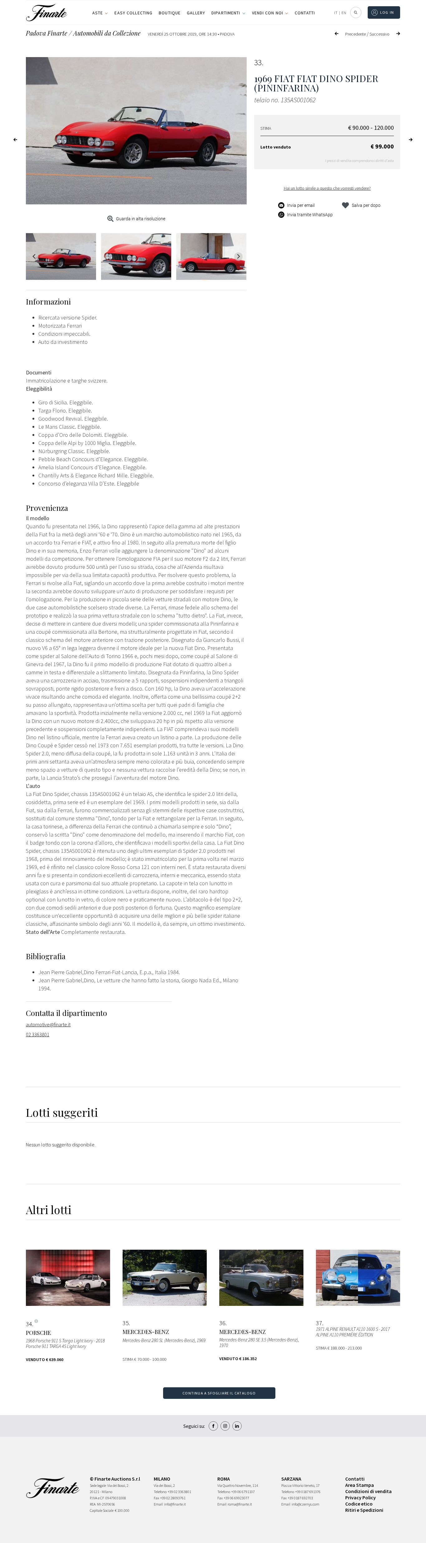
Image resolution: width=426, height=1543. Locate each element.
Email (158, 1504)
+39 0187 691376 (308, 1491)
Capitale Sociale (102, 1510)
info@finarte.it (175, 1504)
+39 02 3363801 (179, 1491)
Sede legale (98, 1485)
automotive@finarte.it (48, 1024)
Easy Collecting (133, 13)
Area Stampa (359, 1485)
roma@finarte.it (240, 1504)
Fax (156, 1498)
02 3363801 (37, 1034)
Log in (387, 12)
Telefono (160, 1491)
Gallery (196, 13)
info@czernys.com (305, 1504)
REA (93, 1504)
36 (222, 1323)
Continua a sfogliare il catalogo (219, 1393)
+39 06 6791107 (243, 1491)
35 (126, 1323)
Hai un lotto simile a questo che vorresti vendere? (327, 188)
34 (29, 1324)
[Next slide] (238, 256)
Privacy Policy (360, 1497)
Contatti (305, 13)
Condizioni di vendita (368, 1491)
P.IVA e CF (97, 1498)
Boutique (170, 13)
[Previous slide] (34, 256)
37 (319, 1323)
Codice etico (359, 1504)
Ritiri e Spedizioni (364, 1510)
